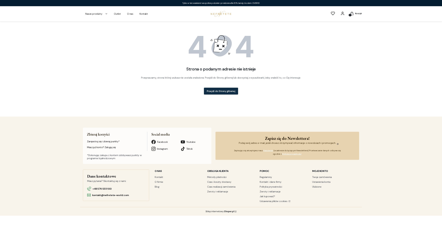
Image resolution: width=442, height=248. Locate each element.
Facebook (162, 141)
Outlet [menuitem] (117, 13)
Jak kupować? (267, 196)
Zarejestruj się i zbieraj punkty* (103, 141)
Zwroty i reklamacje (217, 191)
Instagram (162, 148)
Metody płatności (216, 177)
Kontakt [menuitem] (144, 13)
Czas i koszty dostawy (219, 181)
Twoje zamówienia (322, 177)
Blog (157, 186)
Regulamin (268, 150)
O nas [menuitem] (130, 13)
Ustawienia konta (321, 181)
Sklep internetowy (219, 211)
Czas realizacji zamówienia (221, 186)
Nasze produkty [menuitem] (93, 13)
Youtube (190, 141)
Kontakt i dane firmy (270, 181)
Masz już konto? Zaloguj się (101, 147)
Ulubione (316, 186)
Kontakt (159, 177)
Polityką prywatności (292, 154)
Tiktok (189, 148)
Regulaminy (266, 177)
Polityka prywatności (271, 186)
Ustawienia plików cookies (274, 201)
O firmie (159, 181)
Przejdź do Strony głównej (221, 91)
